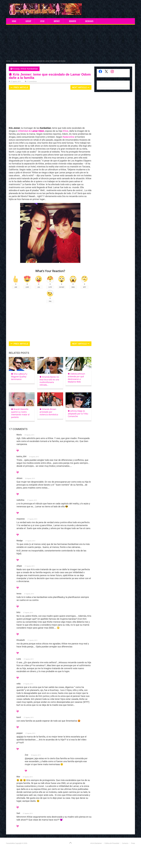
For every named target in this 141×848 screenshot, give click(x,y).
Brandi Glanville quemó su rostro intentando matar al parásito (20, 413)
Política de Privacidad (112, 843)
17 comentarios (32, 81)
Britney (57, 21)
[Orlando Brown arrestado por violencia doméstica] (50, 399)
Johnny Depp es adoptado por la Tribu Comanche (78, 414)
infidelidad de (30, 131)
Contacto (125, 843)
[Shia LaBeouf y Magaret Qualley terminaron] (22, 364)
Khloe (65, 131)
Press (133, 843)
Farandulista (10, 843)
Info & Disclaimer (96, 843)
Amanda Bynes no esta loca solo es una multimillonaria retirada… (49, 380)
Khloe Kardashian (29, 68)
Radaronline (68, 137)
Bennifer (72, 21)
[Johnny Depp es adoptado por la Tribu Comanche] (78, 400)
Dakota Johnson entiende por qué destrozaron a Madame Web (76, 377)
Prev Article (20, 87)
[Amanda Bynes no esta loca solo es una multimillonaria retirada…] (50, 365)
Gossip (28, 21)
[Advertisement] (70, 42)
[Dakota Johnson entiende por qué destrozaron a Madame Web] (78, 364)
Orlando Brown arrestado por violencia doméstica (49, 412)
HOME (14, 21)
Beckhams (89, 21)
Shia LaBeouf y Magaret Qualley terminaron (19, 376)
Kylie (42, 21)
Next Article (79, 87)
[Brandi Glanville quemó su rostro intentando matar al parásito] (22, 399)
